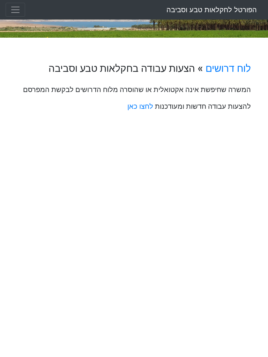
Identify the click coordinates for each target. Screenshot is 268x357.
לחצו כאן (140, 106)
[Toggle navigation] (15, 10)
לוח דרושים (228, 68)
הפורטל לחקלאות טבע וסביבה (211, 10)
